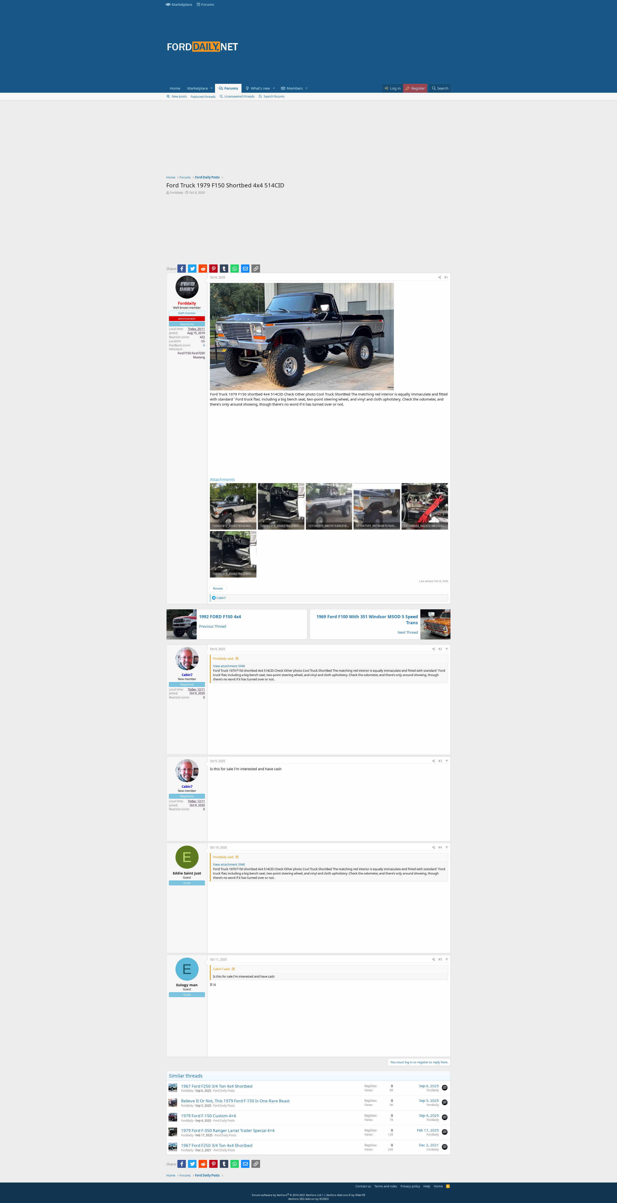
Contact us (363, 1186)
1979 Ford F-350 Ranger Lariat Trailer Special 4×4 (228, 1130)
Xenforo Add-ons (345, 1195)
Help (426, 1186)
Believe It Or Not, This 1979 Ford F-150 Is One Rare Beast (235, 1101)
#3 (440, 761)
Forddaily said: (223, 658)
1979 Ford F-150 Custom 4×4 (208, 1115)
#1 (446, 277)
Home (175, 88)
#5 (440, 959)
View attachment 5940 (229, 666)
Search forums (274, 96)
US (203, 341)
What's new (260, 88)
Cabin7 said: (221, 969)
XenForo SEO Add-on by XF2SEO (308, 1199)
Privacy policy (410, 1186)
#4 (440, 847)
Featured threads (203, 96)
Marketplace (182, 4)
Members (295, 88)
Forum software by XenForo (287, 1195)
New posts (179, 96)
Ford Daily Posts (224, 1091)
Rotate (218, 588)
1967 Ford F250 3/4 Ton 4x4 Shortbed (216, 1086)
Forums (207, 4)
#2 (440, 649)
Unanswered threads (239, 96)
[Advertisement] (363, 46)
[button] (211, 88)
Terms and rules (385, 1186)
